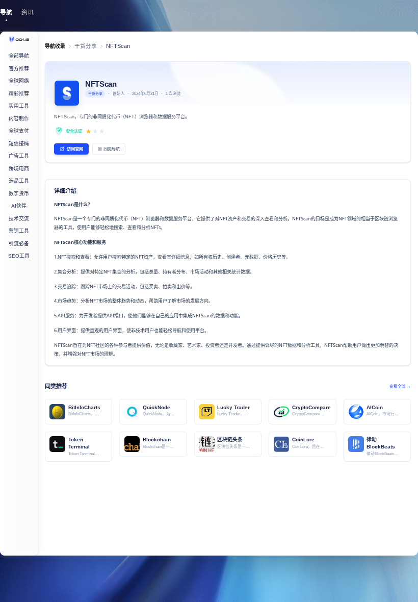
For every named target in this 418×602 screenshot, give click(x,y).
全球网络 (19, 81)
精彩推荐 (19, 93)
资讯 (27, 12)
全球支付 (19, 131)
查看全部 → (400, 386)
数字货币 (19, 193)
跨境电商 (19, 168)
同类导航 (111, 149)
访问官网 (75, 149)
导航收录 (55, 46)
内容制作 (19, 118)
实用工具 (19, 106)
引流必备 (19, 243)
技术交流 (19, 218)
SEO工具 (19, 256)
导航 (6, 12)
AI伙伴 (19, 206)
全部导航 (19, 56)
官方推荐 (19, 68)
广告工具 (19, 156)
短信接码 (19, 143)
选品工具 (19, 181)
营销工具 (19, 231)
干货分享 (85, 46)
